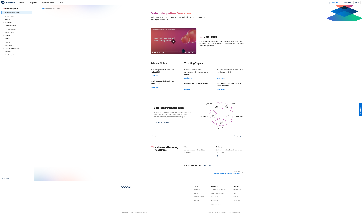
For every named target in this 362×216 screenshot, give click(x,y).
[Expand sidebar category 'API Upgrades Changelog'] (3, 48)
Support (7, 42)
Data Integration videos (12, 55)
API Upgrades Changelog (12, 48)
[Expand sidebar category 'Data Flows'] (3, 22)
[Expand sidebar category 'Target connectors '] (3, 29)
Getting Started (9, 16)
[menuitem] (22, 2)
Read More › (155, 76)
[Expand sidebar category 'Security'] (3, 35)
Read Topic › (188, 78)
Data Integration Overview (13, 13)
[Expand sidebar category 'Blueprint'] (3, 19)
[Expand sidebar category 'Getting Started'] (3, 16)
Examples (8, 52)
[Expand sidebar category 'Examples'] (3, 51)
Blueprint (7, 19)
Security (7, 35)
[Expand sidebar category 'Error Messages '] (3, 45)
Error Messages (10, 45)
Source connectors (10, 26)
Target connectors (10, 29)
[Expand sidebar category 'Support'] (3, 42)
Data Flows (8, 22)
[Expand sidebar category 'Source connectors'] (3, 25)
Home (43, 8)
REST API (7, 39)
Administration (9, 32)
